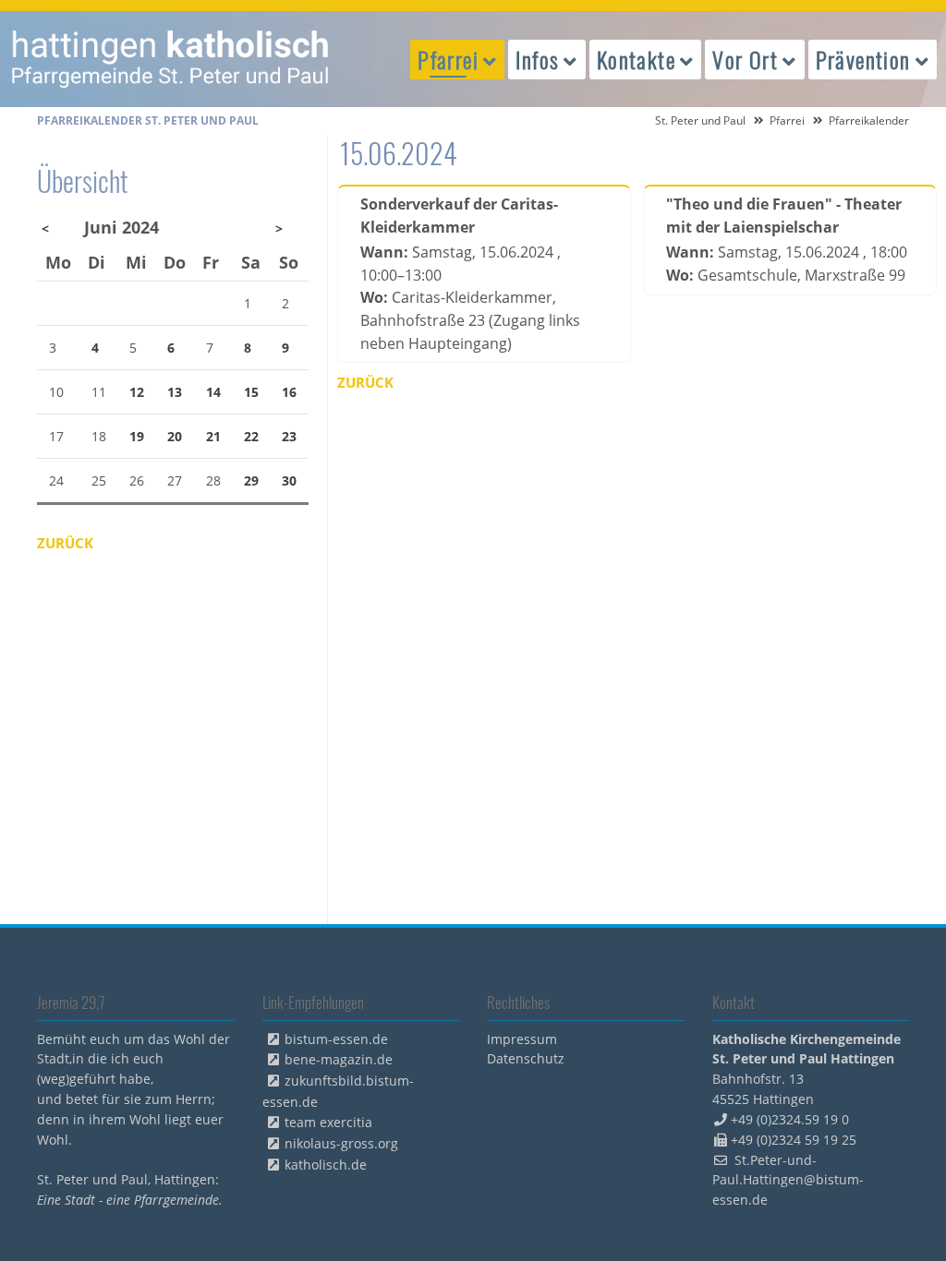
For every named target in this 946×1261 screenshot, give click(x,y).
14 (213, 392)
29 (251, 480)
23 (289, 436)
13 (174, 392)
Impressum (522, 1039)
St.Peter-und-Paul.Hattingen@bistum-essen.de (788, 1180)
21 (213, 436)
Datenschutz (525, 1058)
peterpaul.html (171, 59)
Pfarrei (787, 120)
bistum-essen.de (336, 1039)
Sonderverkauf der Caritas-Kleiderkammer (459, 215)
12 (136, 392)
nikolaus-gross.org (341, 1143)
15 (251, 392)
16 (289, 392)
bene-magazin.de (339, 1059)
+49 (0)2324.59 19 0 (790, 1119)
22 (251, 436)
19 (136, 436)
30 (289, 480)
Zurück (365, 382)
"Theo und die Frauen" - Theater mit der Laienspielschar (784, 215)
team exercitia (328, 1122)
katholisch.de (326, 1164)
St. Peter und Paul (700, 120)
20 (174, 436)
